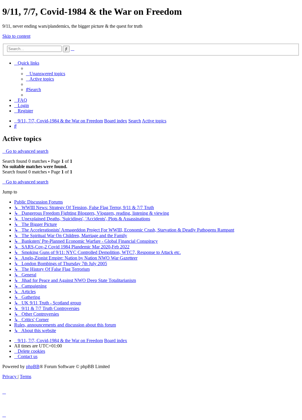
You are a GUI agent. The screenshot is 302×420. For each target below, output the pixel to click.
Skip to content (16, 36)
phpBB (33, 366)
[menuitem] (45, 73)
